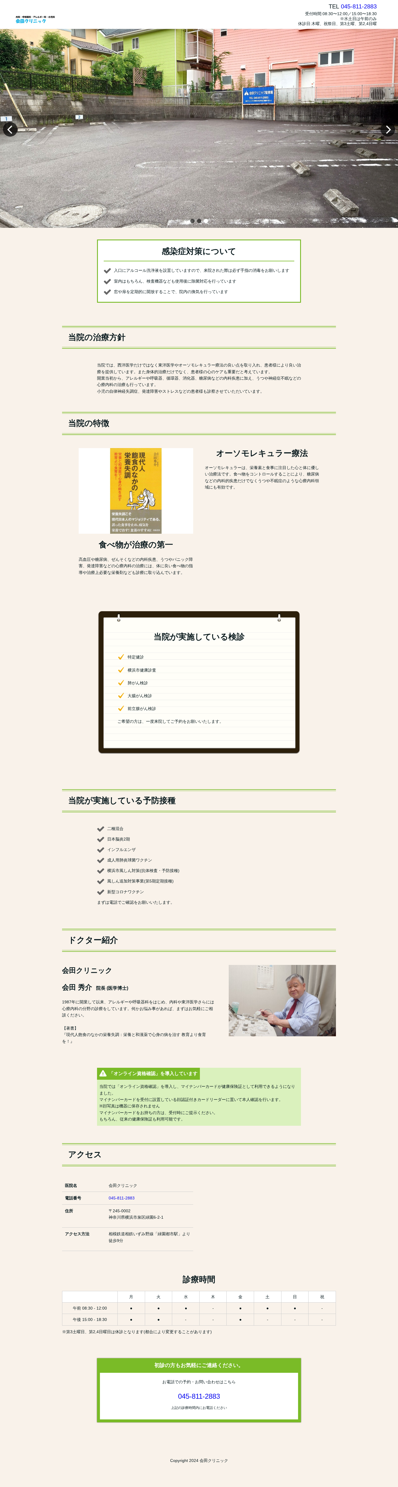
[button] (192, 221)
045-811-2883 (359, 6)
